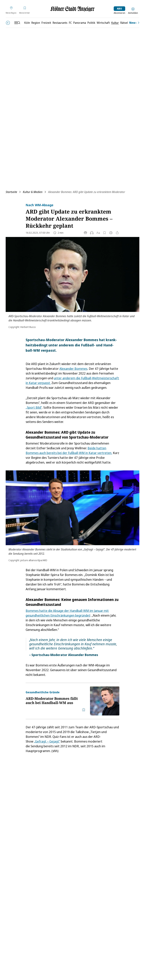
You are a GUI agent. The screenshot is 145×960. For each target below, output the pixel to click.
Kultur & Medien (32, 192)
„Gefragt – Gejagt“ (47, 741)
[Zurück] (8, 23)
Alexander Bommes (73, 368)
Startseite (11, 192)
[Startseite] (72, 8)
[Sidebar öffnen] (17, 22)
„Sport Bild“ (34, 407)
